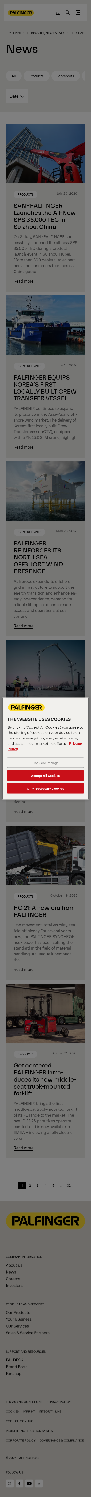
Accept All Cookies (45, 776)
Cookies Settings (45, 763)
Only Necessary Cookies (45, 788)
